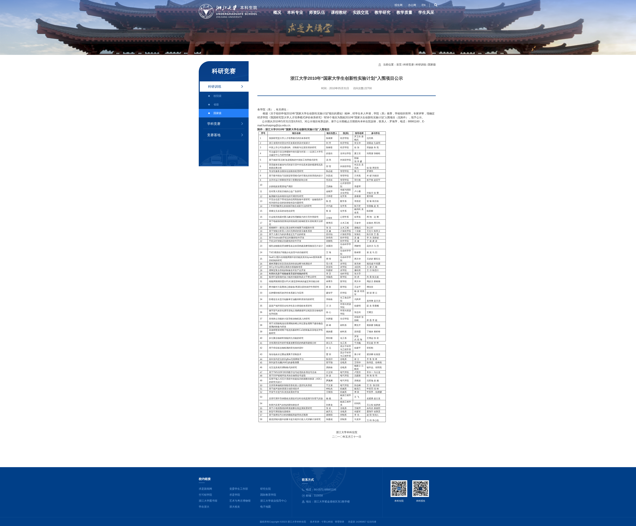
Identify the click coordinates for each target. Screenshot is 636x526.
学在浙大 (204, 506)
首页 (399, 64)
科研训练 (214, 86)
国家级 (217, 113)
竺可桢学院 (205, 494)
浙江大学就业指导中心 (273, 500)
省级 (216, 104)
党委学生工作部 (238, 488)
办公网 (412, 5)
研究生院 (265, 488)
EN (423, 5)
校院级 (217, 95)
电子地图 (265, 506)
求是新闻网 (205, 488)
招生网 (398, 5)
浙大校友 (234, 506)
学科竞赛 (213, 123)
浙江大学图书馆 (208, 500)
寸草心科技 (327, 521)
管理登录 (339, 521)
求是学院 (234, 494)
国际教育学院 (268, 494)
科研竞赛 (408, 64)
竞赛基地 (213, 135)
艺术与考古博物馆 (240, 500)
